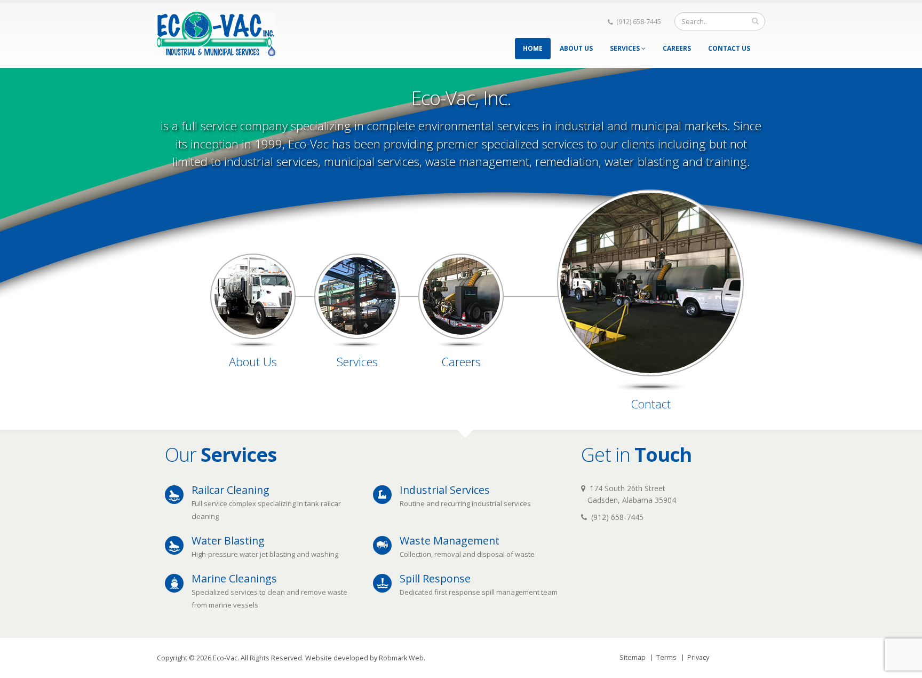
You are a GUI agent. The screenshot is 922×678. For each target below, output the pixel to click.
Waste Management (449, 540)
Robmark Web (401, 658)
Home (533, 48)
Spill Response (435, 578)
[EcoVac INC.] (216, 30)
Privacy (698, 657)
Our (220, 454)
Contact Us (729, 48)
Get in (636, 454)
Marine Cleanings (234, 578)
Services (625, 48)
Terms (666, 657)
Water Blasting (228, 540)
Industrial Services (445, 490)
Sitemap (632, 657)
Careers (677, 48)
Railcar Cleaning (230, 490)
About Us (576, 48)
